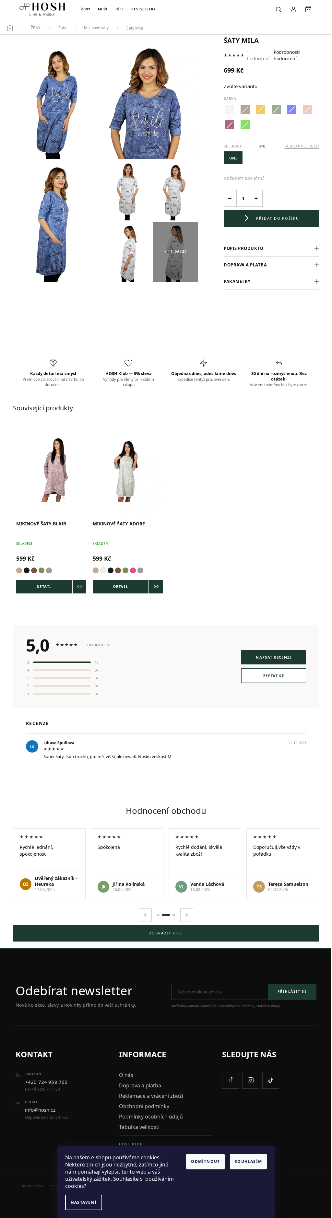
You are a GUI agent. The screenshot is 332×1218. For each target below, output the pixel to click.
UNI (233, 158)
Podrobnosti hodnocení (287, 55)
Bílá (102, 569)
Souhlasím (248, 1161)
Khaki (41, 569)
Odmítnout (205, 1161)
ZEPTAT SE (268, 674)
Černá (27, 569)
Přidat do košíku (278, 218)
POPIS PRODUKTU (240, 248)
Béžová (19, 569)
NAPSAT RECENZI (268, 655)
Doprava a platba (242, 265)
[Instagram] (247, 1078)
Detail (43, 584)
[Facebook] (227, 1078)
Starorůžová (132, 569)
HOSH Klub (129, 1142)
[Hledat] (278, 9)
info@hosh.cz (40, 1108)
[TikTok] (267, 1078)
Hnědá (34, 569)
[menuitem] (85, 9)
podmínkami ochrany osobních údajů (250, 1004)
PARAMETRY (234, 281)
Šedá (49, 569)
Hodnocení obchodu (164, 809)
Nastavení (84, 1202)
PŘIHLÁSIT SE (287, 990)
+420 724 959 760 (46, 1080)
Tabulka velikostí (137, 1125)
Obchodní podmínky (142, 1104)
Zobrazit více (164, 931)
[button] (142, 913)
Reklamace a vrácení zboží (149, 1094)
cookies (150, 1157)
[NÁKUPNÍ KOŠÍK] (308, 9)
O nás (124, 1073)
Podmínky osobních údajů (149, 1115)
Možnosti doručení (244, 179)
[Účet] (293, 9)
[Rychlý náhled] (78, 585)
